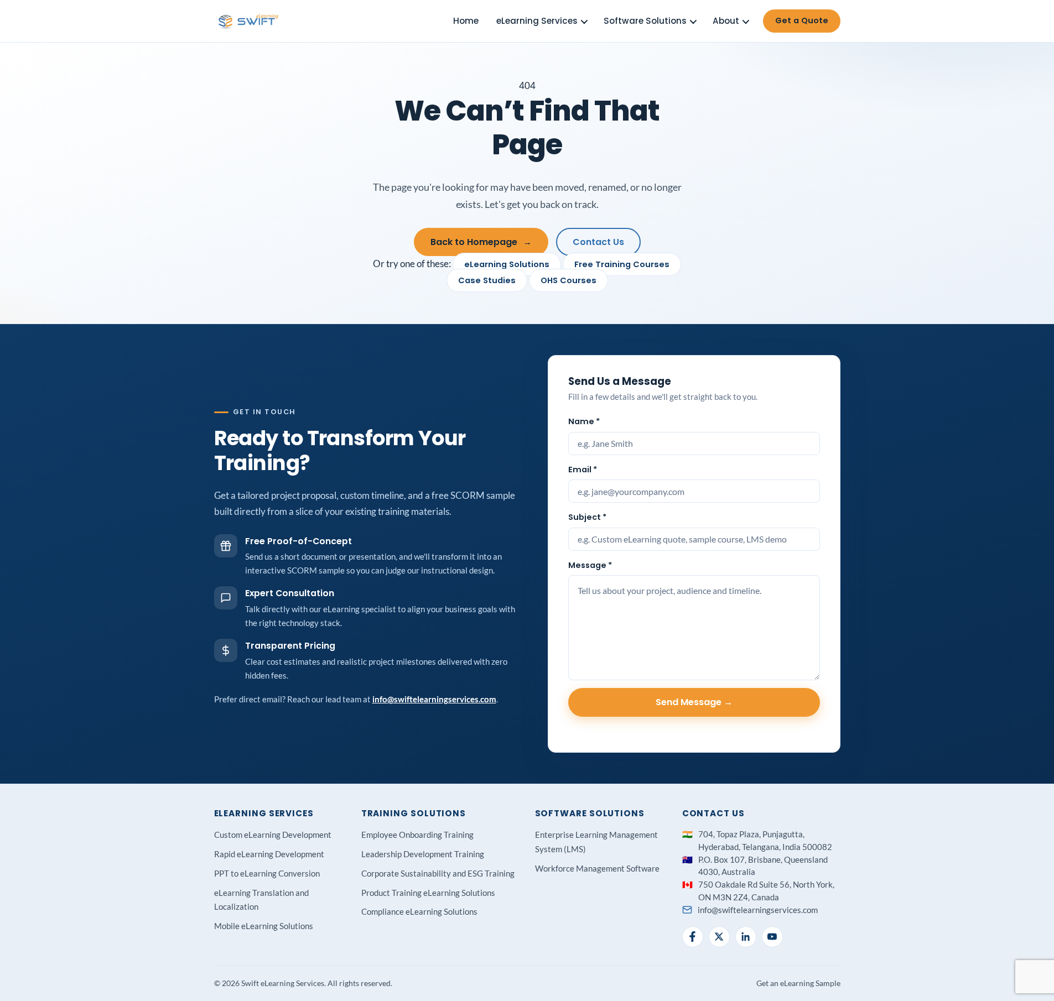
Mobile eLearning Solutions (263, 926)
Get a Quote (801, 20)
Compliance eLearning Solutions (419, 911)
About (726, 21)
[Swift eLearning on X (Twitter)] (719, 936)
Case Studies (487, 280)
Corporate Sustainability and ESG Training (438, 873)
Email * (582, 469)
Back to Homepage (481, 242)
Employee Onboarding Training (417, 835)
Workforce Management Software (597, 868)
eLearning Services (537, 21)
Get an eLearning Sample (798, 983)
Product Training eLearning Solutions (428, 893)
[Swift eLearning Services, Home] (249, 21)
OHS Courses (568, 280)
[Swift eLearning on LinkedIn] (745, 936)
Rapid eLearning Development (269, 854)
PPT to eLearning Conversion (267, 873)
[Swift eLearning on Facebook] (692, 936)
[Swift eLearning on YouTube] (772, 936)
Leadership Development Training (422, 854)
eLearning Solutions (506, 264)
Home (466, 21)
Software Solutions (645, 21)
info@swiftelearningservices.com (434, 699)
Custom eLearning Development (272, 835)
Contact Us (598, 242)
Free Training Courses (621, 264)
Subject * (587, 517)
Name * (584, 421)
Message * (590, 565)
